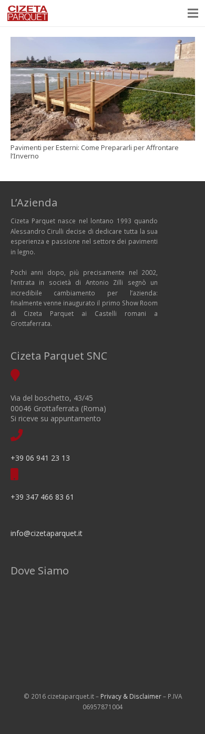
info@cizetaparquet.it (47, 533)
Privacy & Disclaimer (130, 696)
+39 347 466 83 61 (42, 497)
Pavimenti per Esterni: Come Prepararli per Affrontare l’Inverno (95, 152)
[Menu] (193, 13)
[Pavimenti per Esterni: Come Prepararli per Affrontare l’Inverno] (103, 89)
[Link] (27, 13)
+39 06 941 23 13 (40, 458)
